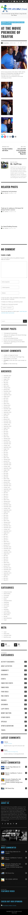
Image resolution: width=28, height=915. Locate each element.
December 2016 (7, 546)
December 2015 (7, 567)
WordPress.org (7, 637)
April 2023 (6, 417)
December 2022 (7, 421)
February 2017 (7, 543)
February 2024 (7, 405)
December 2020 (7, 463)
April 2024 (6, 401)
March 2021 (6, 457)
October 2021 (7, 445)
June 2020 (6, 473)
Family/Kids (6, 602)
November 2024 (7, 391)
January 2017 (7, 545)
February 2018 (7, 522)
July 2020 (6, 471)
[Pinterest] (19, 1)
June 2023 (6, 415)
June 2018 (6, 515)
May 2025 (6, 382)
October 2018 (7, 508)
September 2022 (7, 426)
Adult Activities (7, 593)
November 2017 (7, 527)
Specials (9, 24)
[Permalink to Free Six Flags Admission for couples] (2, 767)
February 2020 (7, 480)
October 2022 (7, 424)
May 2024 (6, 400)
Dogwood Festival (13, 355)
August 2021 (6, 449)
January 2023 (7, 419)
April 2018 (6, 519)
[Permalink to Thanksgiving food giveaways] (14, 201)
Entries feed (6, 633)
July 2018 (6, 513)
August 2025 (6, 379)
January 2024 (7, 407)
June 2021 (6, 452)
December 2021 (7, 442)
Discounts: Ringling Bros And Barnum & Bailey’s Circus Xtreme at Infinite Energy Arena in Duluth (12, 781)
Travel (5, 620)
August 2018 (6, 512)
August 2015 (6, 574)
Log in (5, 631)
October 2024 (7, 393)
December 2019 (7, 484)
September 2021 (7, 447)
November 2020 (7, 464)
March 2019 (6, 499)
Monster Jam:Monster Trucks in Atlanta (13, 773)
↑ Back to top (14, 912)
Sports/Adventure (8, 618)
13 (26, 879)
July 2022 (6, 429)
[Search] (3, 1)
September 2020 (7, 468)
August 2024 (6, 396)
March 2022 (6, 436)
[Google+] (11, 1)
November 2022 (7, 422)
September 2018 (7, 510)
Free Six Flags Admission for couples (13, 767)
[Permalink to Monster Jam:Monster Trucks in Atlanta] (2, 773)
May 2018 (6, 517)
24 (26, 773)
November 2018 (7, 506)
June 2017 (6, 536)
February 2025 (7, 387)
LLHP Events (6, 611)
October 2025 (7, 377)
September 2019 (7, 489)
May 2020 (6, 475)
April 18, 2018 (12, 43)
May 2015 (6, 580)
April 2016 (6, 560)
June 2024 (6, 398)
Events (5, 599)
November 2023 (7, 408)
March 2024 (6, 403)
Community (4, 22)
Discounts (6, 597)
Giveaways (6, 609)
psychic (5, 363)
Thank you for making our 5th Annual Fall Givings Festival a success (12, 209)
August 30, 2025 (12, 228)
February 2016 (7, 564)
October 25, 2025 (12, 211)
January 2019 (7, 503)
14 (26, 788)
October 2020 (7, 466)
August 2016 (6, 553)
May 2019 (6, 496)
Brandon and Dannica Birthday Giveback (13, 340)
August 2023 (6, 414)
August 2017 (6, 532)
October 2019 (7, 487)
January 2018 (7, 524)
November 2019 (7, 485)
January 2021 (7, 461)
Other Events (7, 614)
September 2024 (7, 394)
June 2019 (6, 494)
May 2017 (6, 538)
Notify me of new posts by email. (10, 304)
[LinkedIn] (17, 1)
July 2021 (6, 450)
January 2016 (7, 566)
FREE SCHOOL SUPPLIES (11, 879)
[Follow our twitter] (2, 644)
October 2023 (7, 410)
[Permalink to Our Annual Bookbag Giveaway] (14, 237)
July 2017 (6, 534)
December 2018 (7, 505)
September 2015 (7, 573)
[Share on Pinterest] (26, 43)
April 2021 (6, 456)
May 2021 (6, 454)
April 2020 (6, 477)
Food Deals (6, 604)
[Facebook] (8, 1)
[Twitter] (22, 1)
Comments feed (7, 635)
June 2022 (6, 431)
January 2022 (7, 440)
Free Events (21, 22)
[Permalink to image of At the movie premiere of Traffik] (14, 57)
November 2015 (7, 569)
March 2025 (6, 386)
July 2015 (6, 576)
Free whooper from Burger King (16, 357)
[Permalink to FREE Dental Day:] (2, 788)
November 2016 (7, 548)
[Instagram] (14, 1)
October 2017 (7, 529)
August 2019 (6, 491)
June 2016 (6, 557)
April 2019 (6, 498)
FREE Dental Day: (13, 363)
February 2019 (7, 501)
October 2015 (7, 571)
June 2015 (6, 578)
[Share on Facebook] (18, 43)
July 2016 (6, 555)
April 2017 (6, 539)
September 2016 (7, 552)
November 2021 (7, 443)
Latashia (6, 360)
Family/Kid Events (12, 22)
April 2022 (6, 435)
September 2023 (7, 412)
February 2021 (7, 459)
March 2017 (6, 541)
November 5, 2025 (12, 193)
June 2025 (6, 380)
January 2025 (7, 389)
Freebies (3, 24)
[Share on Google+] (23, 43)
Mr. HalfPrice (5, 193)
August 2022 (6, 428)
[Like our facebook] (15, 644)
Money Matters (7, 613)
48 (26, 767)
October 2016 (7, 550)
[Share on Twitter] (21, 43)
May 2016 (6, 559)
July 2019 (6, 492)
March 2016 (6, 562)
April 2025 (6, 384)
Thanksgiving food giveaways (9, 191)
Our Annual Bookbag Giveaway (9, 226)
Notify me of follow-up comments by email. (12, 301)
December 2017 (7, 526)
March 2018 (6, 520)
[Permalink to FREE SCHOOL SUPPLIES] (2, 879)
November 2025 (7, 375)
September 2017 (7, 531)
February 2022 (7, 438)
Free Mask (14, 358)
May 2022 (6, 433)
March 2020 (6, 478)
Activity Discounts (8, 592)
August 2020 (6, 470)
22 (26, 779)
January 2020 (7, 482)
